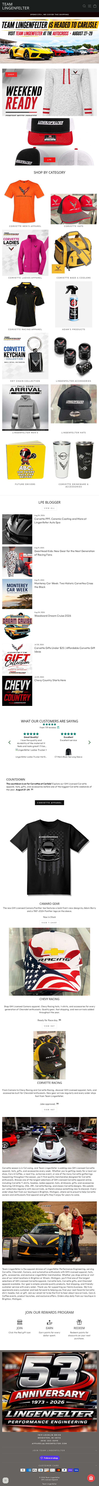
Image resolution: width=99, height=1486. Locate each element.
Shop (11, 74)
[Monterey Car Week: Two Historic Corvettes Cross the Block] (17, 594)
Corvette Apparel (49, 803)
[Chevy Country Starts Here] (17, 691)
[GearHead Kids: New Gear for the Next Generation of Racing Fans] (17, 562)
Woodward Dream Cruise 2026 (52, 615)
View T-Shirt (49, 923)
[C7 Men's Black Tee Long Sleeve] (31, 752)
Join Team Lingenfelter (49, 1450)
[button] (10, 742)
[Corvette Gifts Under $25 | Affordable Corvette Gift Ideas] (17, 658)
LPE (49, 160)
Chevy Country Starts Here (50, 680)
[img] (49, 724)
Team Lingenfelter (15, 6)
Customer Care (49, 1465)
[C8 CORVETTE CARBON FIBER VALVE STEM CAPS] (68, 752)
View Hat (49, 1026)
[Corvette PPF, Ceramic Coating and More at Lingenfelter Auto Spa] (17, 529)
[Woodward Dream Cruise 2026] (17, 626)
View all (49, 508)
